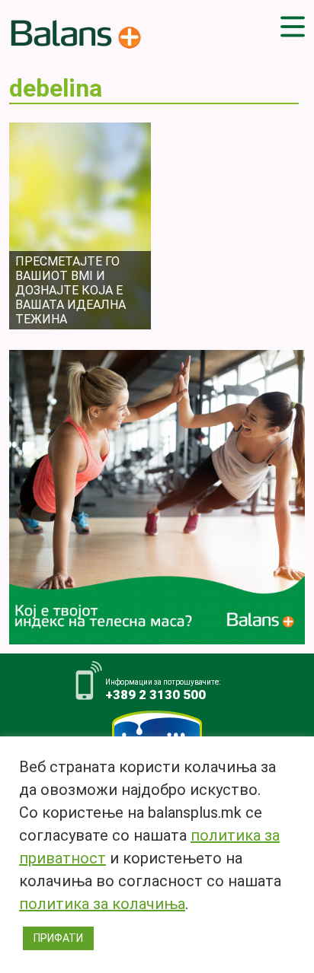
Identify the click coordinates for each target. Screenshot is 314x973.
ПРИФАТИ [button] (58, 938)
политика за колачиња (102, 904)
